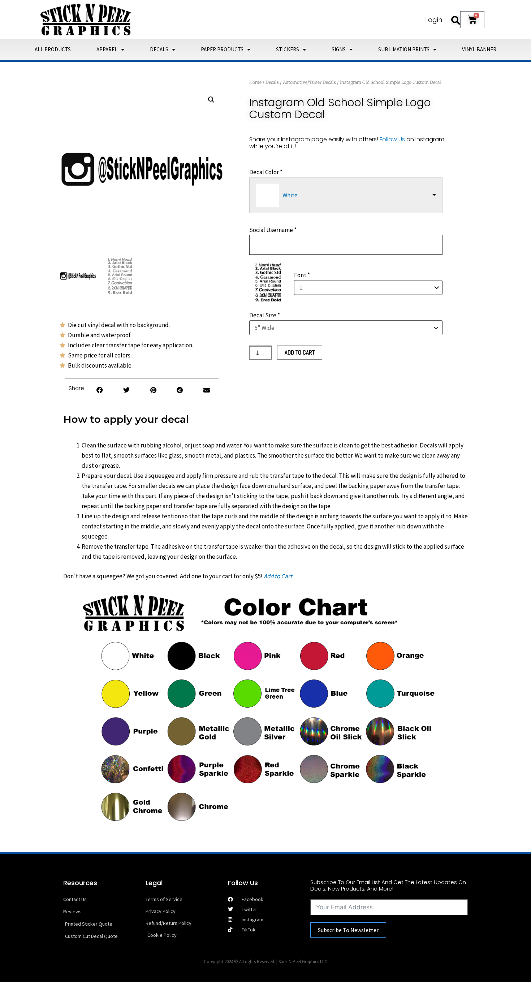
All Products (53, 49)
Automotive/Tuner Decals (309, 82)
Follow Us (392, 139)
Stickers (287, 49)
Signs (339, 49)
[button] (455, 20)
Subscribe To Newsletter (348, 930)
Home (255, 82)
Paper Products (222, 49)
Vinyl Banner (479, 49)
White (290, 195)
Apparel (106, 49)
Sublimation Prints (403, 49)
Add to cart (300, 352)
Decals (159, 49)
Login (433, 19)
